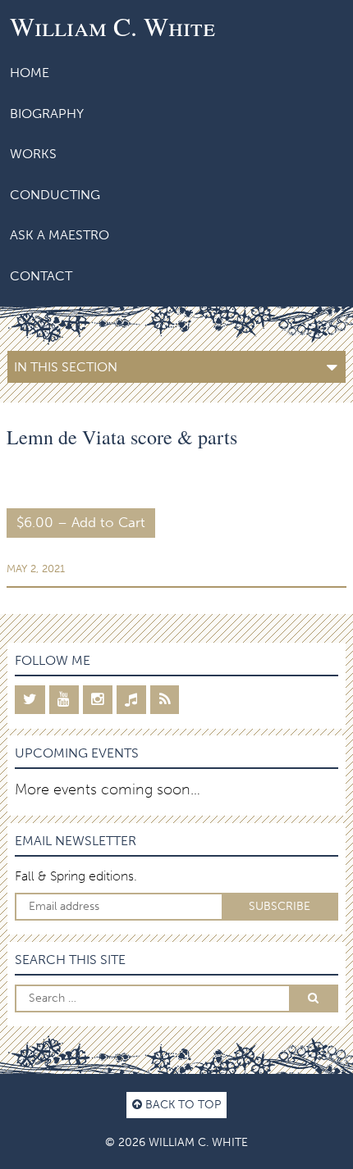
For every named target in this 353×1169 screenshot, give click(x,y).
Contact (41, 276)
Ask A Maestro (59, 235)
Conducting (55, 194)
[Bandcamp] (131, 699)
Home (29, 72)
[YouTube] (64, 699)
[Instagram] (97, 699)
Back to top (181, 1104)
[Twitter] (30, 699)
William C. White (112, 25)
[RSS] (164, 699)
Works (33, 153)
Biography (47, 113)
